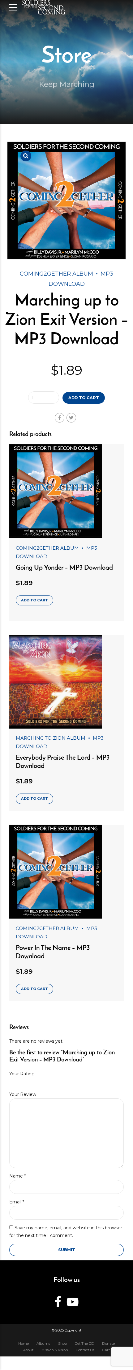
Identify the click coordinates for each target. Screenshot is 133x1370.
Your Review (22, 1094)
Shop (62, 1343)
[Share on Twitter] (71, 417)
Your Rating (22, 1074)
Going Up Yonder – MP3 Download (64, 568)
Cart (106, 1350)
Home (23, 1343)
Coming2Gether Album (56, 273)
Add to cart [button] (34, 600)
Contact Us (85, 1350)
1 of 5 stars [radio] (11, 1081)
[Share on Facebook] (59, 417)
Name (17, 1176)
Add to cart (83, 397)
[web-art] (66, 491)
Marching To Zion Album (50, 738)
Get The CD (84, 1343)
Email (16, 1202)
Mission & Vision (54, 1350)
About (28, 1350)
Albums (43, 1343)
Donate (108, 1343)
